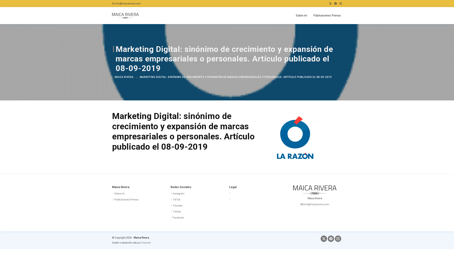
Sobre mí (301, 15)
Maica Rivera (124, 77)
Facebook (178, 217)
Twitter (177, 211)
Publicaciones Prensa (326, 15)
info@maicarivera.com (128, 3)
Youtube (177, 205)
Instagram (178, 193)
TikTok (176, 199)
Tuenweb (146, 242)
